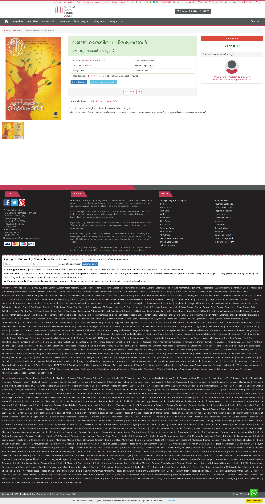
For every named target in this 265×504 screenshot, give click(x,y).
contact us (148, 273)
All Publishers (69, 2)
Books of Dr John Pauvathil (89, 448)
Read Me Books (230, 350)
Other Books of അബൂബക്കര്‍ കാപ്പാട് (232, 77)
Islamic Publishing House (120, 319)
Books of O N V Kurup (35, 386)
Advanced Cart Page (224, 204)
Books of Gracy (48, 463)
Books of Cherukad (238, 428)
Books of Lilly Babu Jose (202, 471)
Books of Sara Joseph (51, 397)
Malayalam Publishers (176, 330)
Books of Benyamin (80, 390)
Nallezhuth (35, 338)
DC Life (64, 303)
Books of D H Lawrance (29, 452)
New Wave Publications (177, 338)
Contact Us (131, 2)
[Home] (6, 21)
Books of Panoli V (65, 413)
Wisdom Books (200, 369)
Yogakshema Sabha (11, 373)
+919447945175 (164, 2)
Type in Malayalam (223, 238)
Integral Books (45, 319)
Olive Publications (66, 342)
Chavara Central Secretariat (130, 299)
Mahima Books (104, 330)
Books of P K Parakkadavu (138, 421)
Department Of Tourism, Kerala (105, 303)
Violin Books (57, 369)
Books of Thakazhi (40, 382)
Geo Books (71, 311)
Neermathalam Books (142, 338)
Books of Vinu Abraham (49, 475)
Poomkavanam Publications (188, 346)
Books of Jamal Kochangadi (63, 417)
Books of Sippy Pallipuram (120, 382)
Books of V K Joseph (65, 448)
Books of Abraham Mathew (136, 463)
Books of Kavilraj (21, 455)
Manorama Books (92, 334)
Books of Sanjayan (43, 405)
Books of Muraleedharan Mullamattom (243, 397)
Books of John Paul (167, 425)
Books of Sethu (26, 409)
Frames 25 (18, 311)
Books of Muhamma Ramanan (26, 432)
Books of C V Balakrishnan (27, 397)
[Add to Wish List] (139, 92)
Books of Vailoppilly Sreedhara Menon (80, 397)
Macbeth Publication (85, 330)
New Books (64, 21)
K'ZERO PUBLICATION (30, 323)
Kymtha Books (171, 327)
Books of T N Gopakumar (100, 409)
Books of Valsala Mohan (240, 452)
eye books (173, 307)
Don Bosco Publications (54, 307)
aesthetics (208, 288)
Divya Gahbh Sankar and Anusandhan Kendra (209, 303)
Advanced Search (84, 2)
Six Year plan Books (92, 357)
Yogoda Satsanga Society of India (37, 373)
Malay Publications (121, 330)
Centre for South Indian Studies (102, 299)
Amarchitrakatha (222, 288)
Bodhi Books (126, 296)
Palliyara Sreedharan (194, 342)
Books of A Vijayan (128, 425)
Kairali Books (48, 323)
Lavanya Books (187, 327)
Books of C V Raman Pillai (192, 467)
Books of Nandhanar (35, 436)
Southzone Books (184, 357)
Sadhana (67, 354)
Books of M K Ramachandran (143, 444)
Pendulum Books (115, 346)
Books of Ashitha (162, 386)
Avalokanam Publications (112, 292)
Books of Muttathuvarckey (111, 421)
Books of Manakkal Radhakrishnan (27, 479)
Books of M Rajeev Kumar (249, 479)
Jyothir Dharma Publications (228, 319)
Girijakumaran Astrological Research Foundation (99, 311)
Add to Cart (130, 92)
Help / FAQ (219, 232)
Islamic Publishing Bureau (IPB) (92, 319)
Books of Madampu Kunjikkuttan (186, 413)
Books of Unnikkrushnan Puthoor (82, 421)
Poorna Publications (212, 346)
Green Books (179, 311)
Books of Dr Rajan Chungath (34, 417)
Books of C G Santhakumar (106, 452)
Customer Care (154, 2)
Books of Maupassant (144, 455)
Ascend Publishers (37, 292)
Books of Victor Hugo (112, 432)
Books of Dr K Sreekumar (232, 386)
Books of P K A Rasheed (56, 479)
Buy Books (100, 21)
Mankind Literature (43, 334)
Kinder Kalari (82, 327)
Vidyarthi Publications (11, 369)
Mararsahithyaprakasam (113, 334)
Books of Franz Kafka (112, 417)
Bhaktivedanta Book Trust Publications (19, 296)
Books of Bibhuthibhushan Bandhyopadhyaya (137, 401)
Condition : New (142, 71)
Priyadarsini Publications (74, 350)
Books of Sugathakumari (163, 463)
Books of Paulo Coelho (241, 425)
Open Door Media (84, 342)
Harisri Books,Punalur (20, 315)
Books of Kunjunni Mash (178, 471)
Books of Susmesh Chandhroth (50, 394)
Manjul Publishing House (22, 334)
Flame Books (243, 307)
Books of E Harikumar (238, 475)
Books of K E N (241, 463)
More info (171, 501)
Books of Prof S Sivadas (184, 386)
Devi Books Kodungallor (133, 303)
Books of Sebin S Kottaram (166, 440)
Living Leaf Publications (21, 330)
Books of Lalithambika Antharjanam (232, 471)
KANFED (107, 323)
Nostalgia (24, 342)
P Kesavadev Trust (149, 342)
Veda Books (195, 365)
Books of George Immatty (25, 475)
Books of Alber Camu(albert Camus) (196, 421)
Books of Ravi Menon (177, 405)
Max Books (189, 334)
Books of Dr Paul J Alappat (188, 428)
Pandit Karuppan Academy (239, 342)
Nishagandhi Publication (212, 338)
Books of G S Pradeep (75, 455)
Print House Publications (50, 350)
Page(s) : (78, 71)
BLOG (256, 21)
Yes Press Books (243, 369)
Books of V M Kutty (58, 467)
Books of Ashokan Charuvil (70, 401)
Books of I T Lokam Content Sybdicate (147, 405)
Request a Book (118, 2)
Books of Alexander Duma (215, 428)
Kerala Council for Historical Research (237, 323)
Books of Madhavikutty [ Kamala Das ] (160, 378)
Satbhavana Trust (237, 354)
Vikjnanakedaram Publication (36, 369)
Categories (17, 21)
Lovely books (68, 330)
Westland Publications (167, 369)
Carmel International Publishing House (58, 299)
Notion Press (36, 342)
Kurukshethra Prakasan (133, 327)
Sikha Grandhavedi (44, 357)
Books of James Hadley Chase (92, 405)
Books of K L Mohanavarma (213, 475)
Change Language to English (173, 200)
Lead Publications (215, 327)
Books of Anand (111, 448)
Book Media (152, 296)
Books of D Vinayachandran (35, 444)
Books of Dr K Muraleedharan (35, 482)
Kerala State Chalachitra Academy (34, 327)
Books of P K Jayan (125, 471)
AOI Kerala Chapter (22, 288)
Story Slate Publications (89, 361)
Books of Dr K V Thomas (135, 432)
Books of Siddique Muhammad (119, 440)
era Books (144, 307)
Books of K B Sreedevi (182, 397)
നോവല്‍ (16, 31)
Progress (107, 350)
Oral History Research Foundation (109, 342)
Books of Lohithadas (213, 455)
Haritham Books (39, 315)
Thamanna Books (211, 361)
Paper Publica (17, 346)
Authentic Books (91, 292)
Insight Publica (29, 319)
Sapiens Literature (202, 354)
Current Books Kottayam (13, 303)
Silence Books (60, 357)
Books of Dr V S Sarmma (116, 428)
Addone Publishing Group (158, 288)
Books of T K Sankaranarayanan (155, 475)
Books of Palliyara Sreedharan (97, 378)
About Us (219, 221)
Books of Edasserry (66, 463)
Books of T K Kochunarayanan (118, 479)
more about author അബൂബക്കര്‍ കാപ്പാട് (232, 80)
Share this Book (79, 82)
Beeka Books (206, 292)
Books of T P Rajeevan (57, 436)
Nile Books (195, 338)
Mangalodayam (253, 330)
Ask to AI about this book (103, 82)
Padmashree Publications (171, 342)
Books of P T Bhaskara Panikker (87, 459)
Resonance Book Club (51, 354)
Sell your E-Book (167, 245)
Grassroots (166, 311)
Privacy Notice (221, 214)
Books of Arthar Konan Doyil (149, 459)
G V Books (30, 311)
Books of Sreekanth (159, 432)
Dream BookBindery (76, 307)
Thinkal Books (228, 361)
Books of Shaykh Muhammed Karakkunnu (95, 471)
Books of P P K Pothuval (63, 444)
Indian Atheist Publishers (217, 315)
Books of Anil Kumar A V (137, 397)
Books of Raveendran (233, 401)
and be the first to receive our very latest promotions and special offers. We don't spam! (65, 259)
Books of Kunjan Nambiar (82, 436)
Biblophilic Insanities (48, 296)
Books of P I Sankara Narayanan (216, 463)
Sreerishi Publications (204, 357)
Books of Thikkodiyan (225, 479)
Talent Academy (160, 361)
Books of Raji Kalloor (78, 467)
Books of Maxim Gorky (193, 444)
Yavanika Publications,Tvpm (221, 369)
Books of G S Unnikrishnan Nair (150, 471)
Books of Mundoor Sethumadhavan (57, 471)
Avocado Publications (135, 292)
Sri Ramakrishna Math (246, 357)
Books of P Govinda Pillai (223, 440)
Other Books (133, 342)
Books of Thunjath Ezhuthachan (209, 397)
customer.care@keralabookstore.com (22, 238)
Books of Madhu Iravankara (101, 475)
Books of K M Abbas (155, 448)
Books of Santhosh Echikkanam (199, 479)
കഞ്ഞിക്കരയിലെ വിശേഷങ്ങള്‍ (109, 43)
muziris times (256, 334)
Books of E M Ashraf (173, 479)
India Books (174, 315)
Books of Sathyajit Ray (88, 444)
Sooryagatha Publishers (126, 357)
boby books (113, 296)
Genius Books (57, 311)
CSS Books (255, 299)
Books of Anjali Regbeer (188, 463)
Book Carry (140, 296)
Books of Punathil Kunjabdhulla (65, 382)
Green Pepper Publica (196, 311)
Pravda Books (30, 350)
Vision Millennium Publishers (77, 369)
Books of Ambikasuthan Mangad (66, 482)
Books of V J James (143, 440)
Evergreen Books (159, 307)
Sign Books (28, 357)
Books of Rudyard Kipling (178, 448)
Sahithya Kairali (95, 354)
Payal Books (70, 346)
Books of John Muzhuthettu (185, 475)
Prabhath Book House (233, 346)
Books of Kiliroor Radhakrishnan (149, 382)
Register (248, 2)
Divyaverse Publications (242, 303)
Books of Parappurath (157, 409)
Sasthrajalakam (220, 354)
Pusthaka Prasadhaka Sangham (127, 350)
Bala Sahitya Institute (171, 292)
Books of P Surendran (160, 397)
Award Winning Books (29, 378)
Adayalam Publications (135, 288)
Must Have (61, 378)
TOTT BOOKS (60, 365)
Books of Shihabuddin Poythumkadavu (178, 401)
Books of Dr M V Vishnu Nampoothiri (59, 432)
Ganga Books (43, 311)
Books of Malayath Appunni (205, 409)
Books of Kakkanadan (22, 405)
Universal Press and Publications (118, 365)
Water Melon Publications (143, 369)
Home (7, 31)
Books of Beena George (201, 459)
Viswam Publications (120, 369)
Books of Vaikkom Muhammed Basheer (198, 378)
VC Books (183, 365)
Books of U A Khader (104, 394)
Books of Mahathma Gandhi (178, 452)
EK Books (128, 307)
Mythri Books (10, 338)
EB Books (107, 307)
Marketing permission (71, 264)
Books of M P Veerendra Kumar (171, 390)
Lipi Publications (250, 327)
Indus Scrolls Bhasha (11, 319)
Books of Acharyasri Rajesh (16, 382)
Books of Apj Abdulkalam (65, 405)
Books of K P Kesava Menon (80, 394)
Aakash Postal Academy (68, 288)
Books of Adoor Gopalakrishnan (53, 425)
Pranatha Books (253, 346)
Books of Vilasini (78, 409)
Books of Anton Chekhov (232, 409)
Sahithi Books (79, 354)
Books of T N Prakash (152, 417)
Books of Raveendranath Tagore (181, 382)
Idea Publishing (160, 315)
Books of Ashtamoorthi (181, 432)
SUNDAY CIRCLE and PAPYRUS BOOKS (133, 361)
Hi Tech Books (121, 315)
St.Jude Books (70, 361)
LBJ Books (200, 327)
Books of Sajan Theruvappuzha (163, 436)
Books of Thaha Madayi (133, 448)
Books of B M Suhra (18, 413)
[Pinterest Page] (22, 205)
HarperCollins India (67, 315)
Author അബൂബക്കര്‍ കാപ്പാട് (218, 54)
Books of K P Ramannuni (106, 425)
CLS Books (200, 299)
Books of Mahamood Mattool (60, 440)
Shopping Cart (217, 2)
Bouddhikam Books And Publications (230, 296)
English (193, 2)
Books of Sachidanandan (111, 413)
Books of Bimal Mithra (97, 455)
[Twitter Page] (14, 205)
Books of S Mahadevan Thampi (195, 440)
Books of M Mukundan (252, 378)
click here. (237, 273)
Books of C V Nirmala (170, 444)
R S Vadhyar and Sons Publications (159, 350)
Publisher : (89, 60)
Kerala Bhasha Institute (160, 323)
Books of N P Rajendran (102, 467)
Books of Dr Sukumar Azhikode (99, 401)
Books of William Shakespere (165, 421)
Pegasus (82, 346)
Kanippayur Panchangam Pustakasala (130, 323)
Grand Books (153, 311)
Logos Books (54, 330)
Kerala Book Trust (209, 323)
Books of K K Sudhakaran (128, 394)
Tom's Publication (43, 365)
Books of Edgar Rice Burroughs (33, 428)
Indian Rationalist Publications (243, 315)
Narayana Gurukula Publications (56, 338)
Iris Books (71, 319)
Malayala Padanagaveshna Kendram (148, 330)
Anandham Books (241, 288)
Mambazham (216, 330)
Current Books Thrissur (37, 303)
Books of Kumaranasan (207, 386)
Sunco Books (108, 361)
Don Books (36, 307)
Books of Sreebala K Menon (231, 448)
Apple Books (256, 288)
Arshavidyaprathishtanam (15, 292)
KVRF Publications (154, 327)
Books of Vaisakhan (11, 482)
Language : (82, 66)
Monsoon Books (239, 334)
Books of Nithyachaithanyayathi (156, 394)
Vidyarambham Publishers (248, 365)
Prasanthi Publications (12, 350)
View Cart (164, 211)
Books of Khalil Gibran (12, 386)
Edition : (144, 66)
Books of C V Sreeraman (128, 475)
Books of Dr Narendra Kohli (179, 417)
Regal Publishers (32, 354)
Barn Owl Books (190, 292)
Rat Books (216, 350)
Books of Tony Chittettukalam (31, 440)
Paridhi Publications (54, 346)
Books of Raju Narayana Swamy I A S (19, 390)
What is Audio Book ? (224, 207)
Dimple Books (180, 303)
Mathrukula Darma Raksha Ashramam (164, 334)
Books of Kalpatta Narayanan (108, 463)
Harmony (53, 315)
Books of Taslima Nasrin (209, 401)
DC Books (54, 303)
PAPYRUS (39, 346)
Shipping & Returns (223, 211)
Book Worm (176, 296)
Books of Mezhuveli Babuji (123, 386)
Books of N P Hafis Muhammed (119, 459)
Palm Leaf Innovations (215, 342)
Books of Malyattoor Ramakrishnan (52, 409)
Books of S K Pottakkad (229, 378)
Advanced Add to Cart (101, 2)
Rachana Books (184, 350)
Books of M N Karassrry (86, 413)
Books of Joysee (146, 390)
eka (136, 307)
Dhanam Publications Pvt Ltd (159, 303)
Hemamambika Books (103, 315)
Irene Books (59, 319)
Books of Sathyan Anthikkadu (26, 459)
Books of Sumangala (117, 405)
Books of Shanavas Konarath (90, 440)
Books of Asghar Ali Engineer (56, 459)
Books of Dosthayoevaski (217, 425)
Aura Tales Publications (71, 292)
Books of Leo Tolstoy (101, 390)
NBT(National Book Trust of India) (113, 338)
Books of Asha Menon (214, 413)
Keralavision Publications (63, 327)
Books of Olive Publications (207, 417)
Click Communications (183, 299)
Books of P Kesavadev (244, 421)
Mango (5, 334)
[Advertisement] (132, 159)
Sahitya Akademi (111, 354)
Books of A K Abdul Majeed (26, 471)
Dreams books (94, 307)
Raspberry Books (201, 350)
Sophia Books (145, 357)
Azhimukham (153, 292)
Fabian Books (187, 307)
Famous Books (202, 307)
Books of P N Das (132, 413)
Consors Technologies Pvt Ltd (65, 494)
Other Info (112, 101)
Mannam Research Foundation (68, 334)
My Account (117, 21)
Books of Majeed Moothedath (89, 428)
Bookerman (206, 296)
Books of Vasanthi (148, 425)
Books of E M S (132, 417)
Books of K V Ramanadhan (75, 475)
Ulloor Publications (94, 365)
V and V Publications (145, 365)
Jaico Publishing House (143, 319)
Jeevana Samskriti (187, 319)
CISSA (168, 299)
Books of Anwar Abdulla (176, 459)
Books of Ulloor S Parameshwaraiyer (209, 452)
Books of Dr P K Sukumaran (214, 394)
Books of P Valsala (80, 386)
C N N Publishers (31, 299)
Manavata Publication (234, 330)
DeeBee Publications (79, 303)
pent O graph (131, 346)
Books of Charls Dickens (108, 436)
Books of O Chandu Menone (238, 455)
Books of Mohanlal (223, 421)
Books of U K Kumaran (180, 409)
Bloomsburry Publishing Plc (72, 296)
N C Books (23, 338)
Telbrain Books (194, 361)
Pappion (29, 346)
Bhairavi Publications (238, 292)
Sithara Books (75, 357)
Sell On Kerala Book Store (171, 238)
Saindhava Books (147, 354)
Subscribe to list (90, 264)
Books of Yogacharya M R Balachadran (224, 467)
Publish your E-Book (169, 242)
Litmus (5, 330)
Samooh (160, 354)
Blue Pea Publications (96, 296)
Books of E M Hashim (88, 417)
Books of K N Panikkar (131, 452)
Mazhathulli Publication (206, 334)
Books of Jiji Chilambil (153, 452)
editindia (118, 307)
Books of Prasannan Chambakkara (47, 455)
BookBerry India (191, 296)
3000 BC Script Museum (44, 288)
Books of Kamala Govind (28, 421)
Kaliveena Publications (91, 323)
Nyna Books (50, 342)
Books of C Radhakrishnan (94, 382)
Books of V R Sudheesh (240, 394)
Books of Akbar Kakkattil (58, 386)
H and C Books (242, 311)
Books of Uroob (254, 386)
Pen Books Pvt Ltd (96, 346)
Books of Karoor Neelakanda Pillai (236, 432)
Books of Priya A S (138, 428)
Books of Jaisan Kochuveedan (220, 444)
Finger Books (217, 307)
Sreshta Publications (225, 357)
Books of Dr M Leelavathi (81, 425)
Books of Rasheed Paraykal (165, 467)
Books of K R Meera (11, 401)
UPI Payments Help (223, 242)
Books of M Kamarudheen (26, 463)
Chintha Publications (154, 299)
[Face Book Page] (7, 205)
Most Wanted (47, 378)
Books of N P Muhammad (206, 432)
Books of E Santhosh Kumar (191, 425)
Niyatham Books (233, 338)
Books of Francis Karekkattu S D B (204, 390)
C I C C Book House (13, 299)
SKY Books (108, 357)
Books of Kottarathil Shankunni (213, 382)
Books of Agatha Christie (125, 390)
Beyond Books (220, 292)
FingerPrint (230, 307)
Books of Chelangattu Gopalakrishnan (36, 448)
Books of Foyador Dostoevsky (148, 479)
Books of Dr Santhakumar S (134, 436)
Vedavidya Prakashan (212, 365)
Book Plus (164, 296)
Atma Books (53, 292)
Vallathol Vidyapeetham (166, 365)
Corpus (244, 299)
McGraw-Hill (224, 334)
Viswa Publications (100, 369)
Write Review (97, 101)
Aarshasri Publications (91, 288)
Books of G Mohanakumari (162, 428)
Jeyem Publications (205, 319)
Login (259, 2)
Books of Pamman (100, 386)
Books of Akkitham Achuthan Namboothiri (208, 405)
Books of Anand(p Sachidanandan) (39, 401)
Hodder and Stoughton (140, 315)
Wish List (203, 2)
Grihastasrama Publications (221, 311)
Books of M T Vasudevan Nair (127, 378)
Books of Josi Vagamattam (111, 397)
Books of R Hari (85, 452)
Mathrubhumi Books (136, 334)
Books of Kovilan (26, 394)
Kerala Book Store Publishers (186, 323)
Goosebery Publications (134, 311)
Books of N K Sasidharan (53, 421)
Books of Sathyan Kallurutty (239, 413)
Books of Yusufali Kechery (235, 417)
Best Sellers (32, 21)
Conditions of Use (223, 218)
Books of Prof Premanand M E (229, 459)
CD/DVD (81, 299)
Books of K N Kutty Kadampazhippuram (234, 436)
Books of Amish (85, 463)
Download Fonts (222, 235)
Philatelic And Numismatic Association (156, 346)
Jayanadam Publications (166, 319)
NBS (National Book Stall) (84, 338)
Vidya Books (229, 365)
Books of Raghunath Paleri (42, 413)
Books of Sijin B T (142, 467)
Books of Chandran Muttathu (33, 467)
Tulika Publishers (76, 365)
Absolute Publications (113, 288)
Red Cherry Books (247, 350)
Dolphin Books (21, 307)
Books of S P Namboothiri (168, 455)
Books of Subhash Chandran (186, 394)
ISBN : (145, 60)
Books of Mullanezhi (246, 440)
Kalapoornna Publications (67, 323)
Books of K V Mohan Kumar (156, 413)
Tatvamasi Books (178, 361)
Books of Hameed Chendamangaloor (58, 452)
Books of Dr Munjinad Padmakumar (196, 436)
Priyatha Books (94, 350)
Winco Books (185, 369)
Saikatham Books (129, 354)
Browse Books (48, 21)
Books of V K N (145, 386)
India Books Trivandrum (192, 315)
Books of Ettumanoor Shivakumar (245, 382)
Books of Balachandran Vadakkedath (85, 479)
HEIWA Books (84, 315)
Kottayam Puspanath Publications (105, 327)
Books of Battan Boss (233, 390)
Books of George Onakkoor (114, 444)
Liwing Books (40, 330)
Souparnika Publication (164, 357)
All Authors (58, 2)
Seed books (16, 357)
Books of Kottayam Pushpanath (54, 390)
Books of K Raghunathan (61, 428)
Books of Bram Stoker (89, 432)
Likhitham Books (233, 327)
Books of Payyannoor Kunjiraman (129, 409)
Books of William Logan (120, 455)
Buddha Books (256, 296)
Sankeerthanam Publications (179, 354)
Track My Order (167, 228)
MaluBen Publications (198, 330)
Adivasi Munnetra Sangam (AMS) (187, 288)
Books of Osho (75, 378)
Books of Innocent (123, 467)
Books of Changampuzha (241, 405)
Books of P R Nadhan (192, 455)
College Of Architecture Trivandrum (223, 299)
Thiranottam (242, 361)
